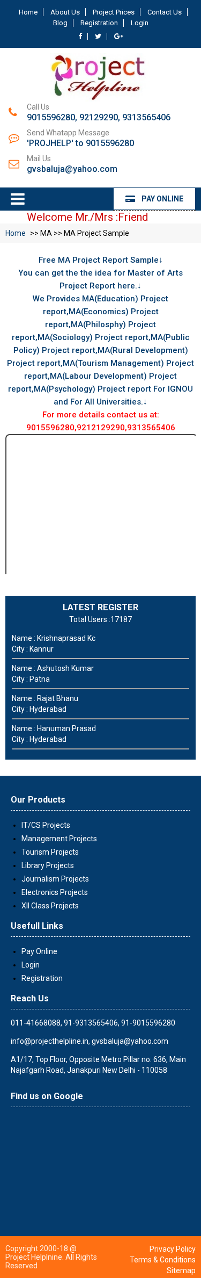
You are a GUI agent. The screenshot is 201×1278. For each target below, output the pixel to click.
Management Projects (59, 838)
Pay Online (159, 198)
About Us (65, 12)
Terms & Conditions (163, 1259)
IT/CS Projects (45, 825)
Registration (99, 23)
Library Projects (47, 865)
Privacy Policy (173, 1249)
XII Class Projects (50, 905)
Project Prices (114, 12)
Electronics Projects (54, 892)
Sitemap (181, 1270)
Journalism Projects (55, 879)
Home (28, 12)
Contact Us (164, 12)
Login (139, 23)
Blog (60, 23)
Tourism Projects (50, 852)
